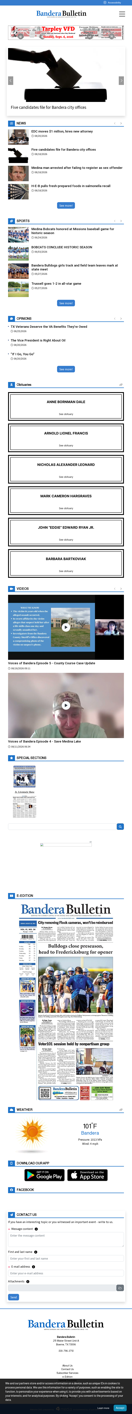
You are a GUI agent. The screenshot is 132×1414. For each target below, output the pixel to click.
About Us (67, 1365)
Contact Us (67, 1369)
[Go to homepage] (61, 13)
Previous (10, 80)
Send (13, 1297)
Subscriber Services (67, 1373)
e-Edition (67, 1376)
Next (121, 80)
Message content (24, 1229)
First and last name (22, 1252)
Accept (120, 1407)
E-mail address (23, 1266)
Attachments (18, 1281)
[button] (121, 384)
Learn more (103, 1408)
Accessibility (114, 2)
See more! (66, 205)
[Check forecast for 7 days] (32, 1134)
